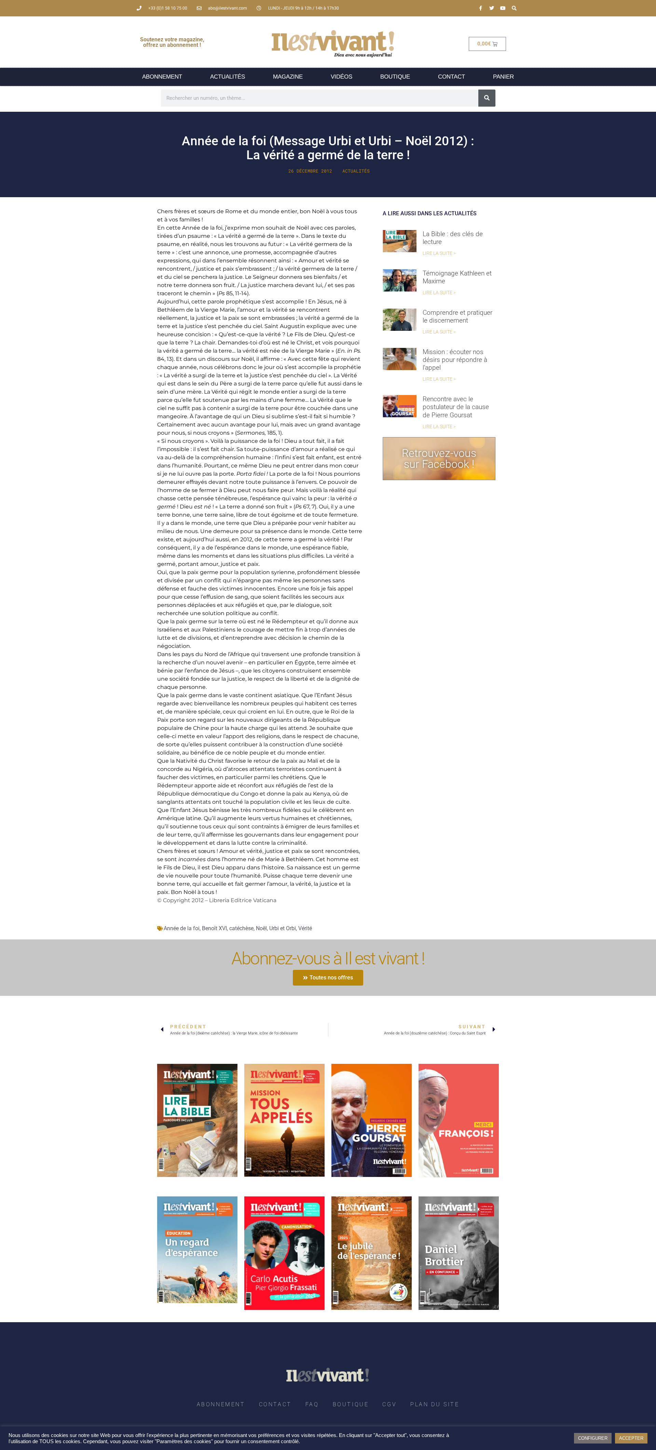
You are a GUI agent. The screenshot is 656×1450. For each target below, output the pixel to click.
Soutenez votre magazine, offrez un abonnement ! (172, 42)
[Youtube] (503, 8)
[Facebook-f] (480, 8)
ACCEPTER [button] (631, 1438)
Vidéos (341, 76)
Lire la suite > (439, 253)
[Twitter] (491, 8)
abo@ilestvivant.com (227, 8)
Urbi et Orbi (282, 928)
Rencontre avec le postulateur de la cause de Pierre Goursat (456, 407)
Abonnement (162, 76)
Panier (503, 76)
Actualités (227, 76)
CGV (389, 1404)
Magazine (288, 76)
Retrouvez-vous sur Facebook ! (439, 459)
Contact (451, 76)
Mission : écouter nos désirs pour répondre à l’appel (455, 359)
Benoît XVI (214, 928)
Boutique (395, 76)
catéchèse (241, 928)
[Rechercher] (486, 98)
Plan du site (434, 1404)
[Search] (514, 8)
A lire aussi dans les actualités (430, 213)
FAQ (312, 1404)
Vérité (305, 928)
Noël (261, 928)
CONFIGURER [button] (592, 1438)
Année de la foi (182, 928)
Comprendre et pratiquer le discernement (457, 316)
